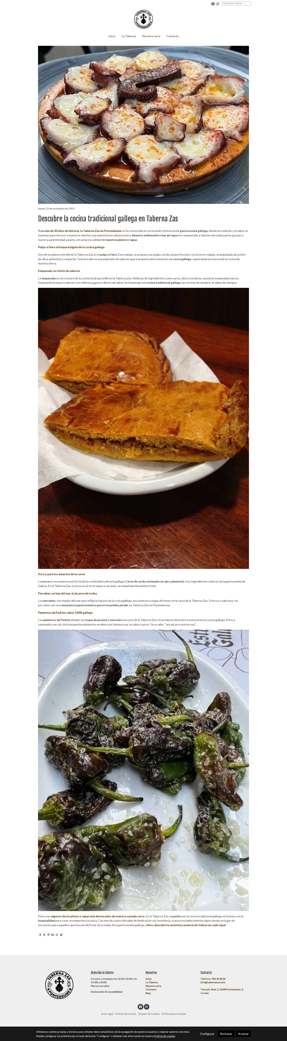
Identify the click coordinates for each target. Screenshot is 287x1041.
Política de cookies (125, 1013)
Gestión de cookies (149, 1013)
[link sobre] (61, 985)
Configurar (207, 1034)
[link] (143, 19)
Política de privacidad (173, 1013)
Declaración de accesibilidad (106, 991)
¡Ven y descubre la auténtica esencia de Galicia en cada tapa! (185, 925)
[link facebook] (213, 3)
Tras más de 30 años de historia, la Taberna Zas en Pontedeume (80, 231)
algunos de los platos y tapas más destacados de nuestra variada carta (97, 916)
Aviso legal (107, 1013)
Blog (148, 993)
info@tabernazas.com (212, 982)
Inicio (149, 978)
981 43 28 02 (218, 978)
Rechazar (226, 1034)
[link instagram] (217, 3)
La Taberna (152, 982)
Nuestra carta (153, 986)
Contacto (151, 989)
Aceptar (243, 1034)
